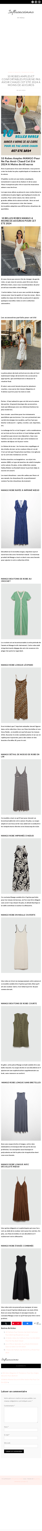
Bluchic (37, 1479)
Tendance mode (27, 72)
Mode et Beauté (14, 72)
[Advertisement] (21, 43)
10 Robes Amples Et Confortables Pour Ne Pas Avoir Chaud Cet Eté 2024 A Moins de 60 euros (21, 80)
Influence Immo (17, 1479)
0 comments (21, 1366)
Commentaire (9, 1406)
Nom (6, 1427)
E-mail (7, 1435)
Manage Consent (20, 1481)
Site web (7, 1443)
